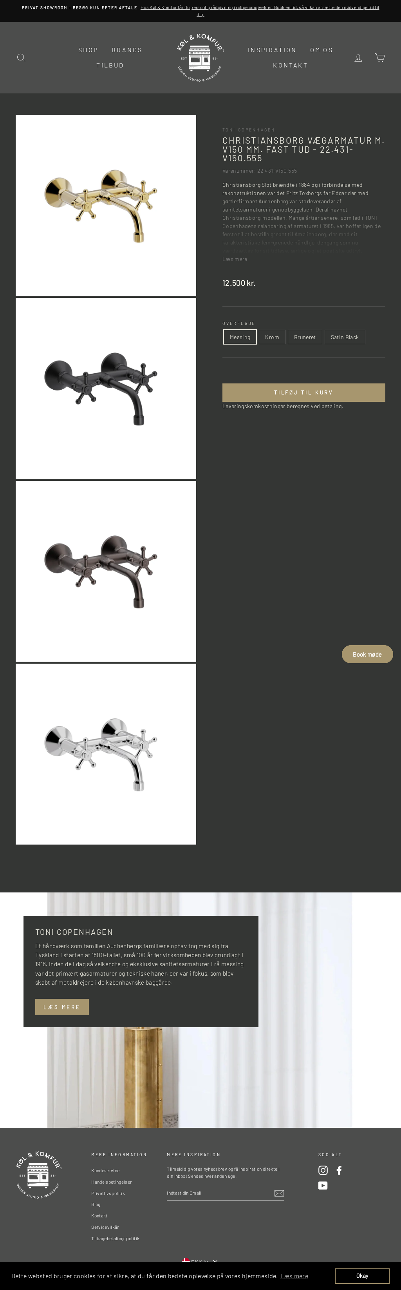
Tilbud (110, 65)
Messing (240, 337)
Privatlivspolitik (108, 1193)
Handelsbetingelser (111, 1181)
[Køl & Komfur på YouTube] (323, 1185)
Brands (127, 49)
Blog (95, 1204)
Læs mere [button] (294, 1275)
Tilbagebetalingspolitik (115, 1238)
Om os (321, 49)
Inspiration (272, 49)
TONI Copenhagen (248, 129)
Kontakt (290, 65)
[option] (200, 11)
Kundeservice (105, 1170)
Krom (272, 337)
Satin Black (345, 337)
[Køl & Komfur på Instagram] (323, 1170)
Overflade (238, 323)
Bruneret (305, 337)
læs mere (62, 1007)
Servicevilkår (105, 1227)
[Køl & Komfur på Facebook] (339, 1170)
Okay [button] (362, 1275)
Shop (88, 49)
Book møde (367, 654)
